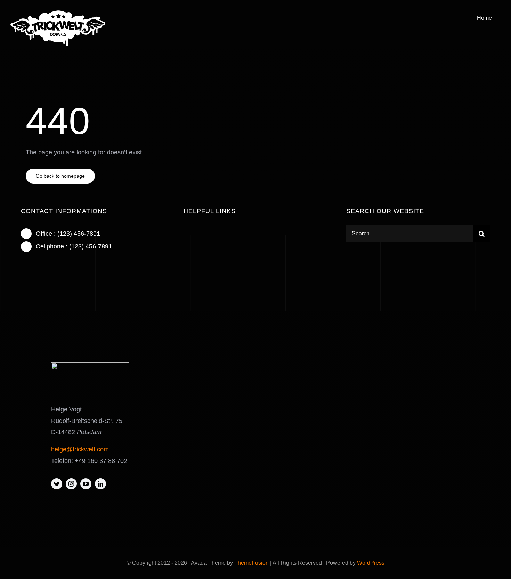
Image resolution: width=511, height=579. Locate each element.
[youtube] (85, 483)
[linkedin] (100, 483)
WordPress (370, 563)
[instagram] (71, 483)
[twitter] (56, 483)
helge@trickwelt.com (80, 449)
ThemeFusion (251, 563)
